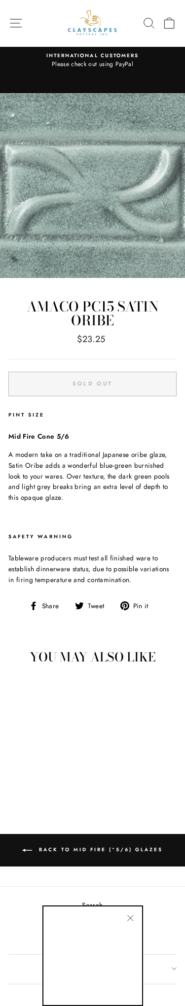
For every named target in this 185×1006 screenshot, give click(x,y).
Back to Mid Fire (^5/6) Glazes (99, 849)
